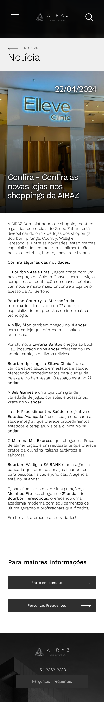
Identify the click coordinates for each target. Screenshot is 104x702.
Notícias (31, 48)
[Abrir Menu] (15, 17)
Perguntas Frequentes (52, 681)
